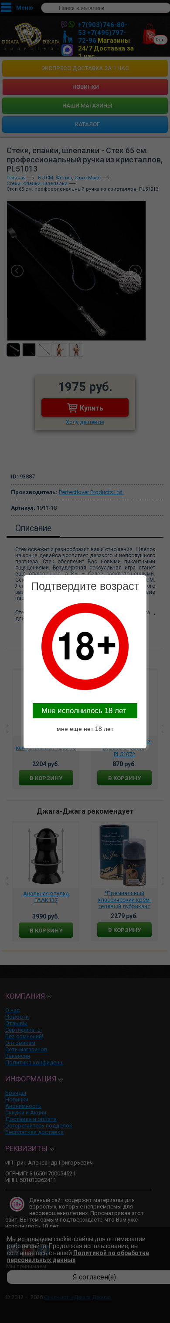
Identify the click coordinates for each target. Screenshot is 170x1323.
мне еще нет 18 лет (85, 728)
